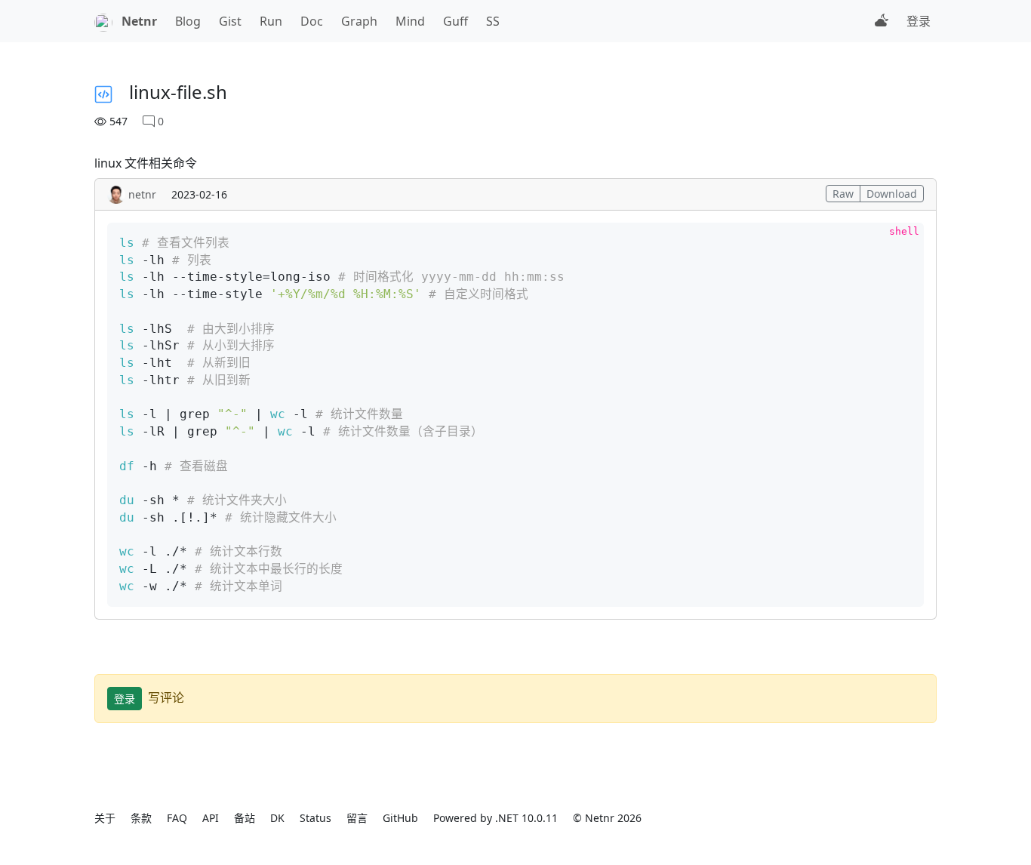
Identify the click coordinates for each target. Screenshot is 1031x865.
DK (277, 818)
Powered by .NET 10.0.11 (495, 818)
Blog (188, 21)
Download (891, 193)
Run (271, 21)
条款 (141, 818)
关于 (104, 818)
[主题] (881, 21)
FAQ (177, 818)
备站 (244, 818)
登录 (918, 21)
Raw (843, 193)
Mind (410, 21)
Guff (455, 21)
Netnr (139, 21)
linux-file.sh (178, 91)
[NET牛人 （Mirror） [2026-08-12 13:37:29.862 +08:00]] (103, 21)
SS (493, 21)
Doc (311, 21)
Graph (359, 21)
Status (315, 818)
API (210, 818)
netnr (142, 194)
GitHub (400, 818)
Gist (230, 21)
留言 (357, 818)
